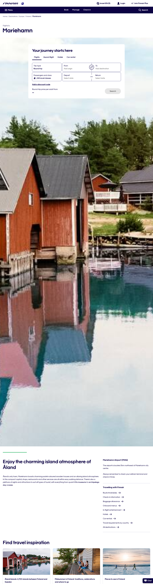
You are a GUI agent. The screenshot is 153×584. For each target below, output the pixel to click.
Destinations (13, 16)
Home (5, 16)
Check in (87, 10)
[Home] (10, 3)
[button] (91, 67)
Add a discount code (41, 84)
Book (66, 10)
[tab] (36, 57)
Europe (21, 16)
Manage (75, 10)
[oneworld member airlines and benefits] (22, 3)
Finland (28, 16)
